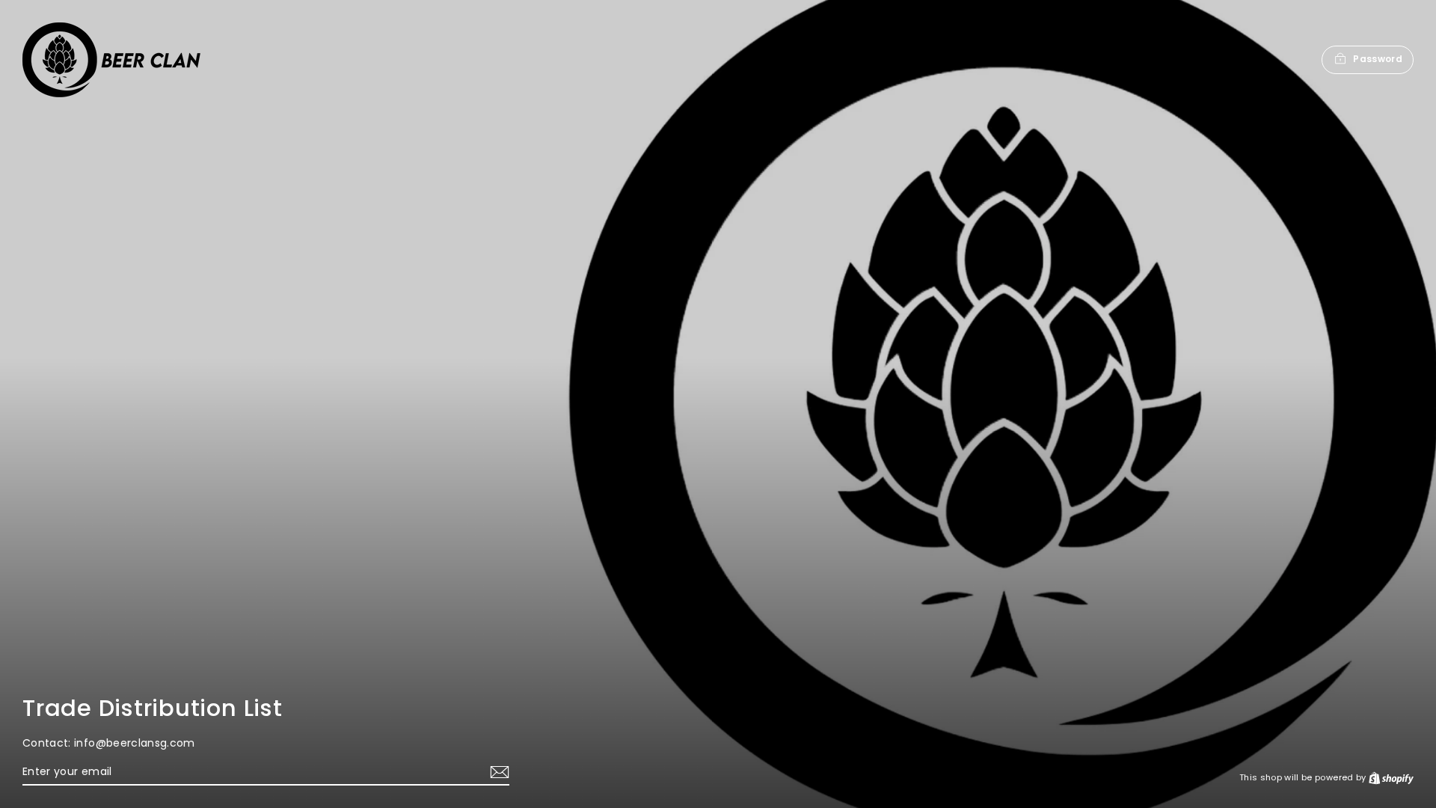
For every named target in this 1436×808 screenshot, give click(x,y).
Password (1377, 58)
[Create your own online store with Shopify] (1391, 777)
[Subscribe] (497, 772)
